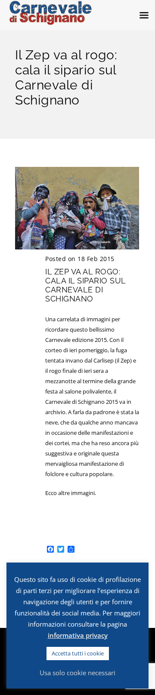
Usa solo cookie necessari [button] (77, 672)
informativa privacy (78, 635)
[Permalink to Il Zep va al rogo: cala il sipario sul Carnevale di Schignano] (77, 247)
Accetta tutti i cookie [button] (78, 653)
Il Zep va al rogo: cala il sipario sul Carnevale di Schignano (85, 285)
